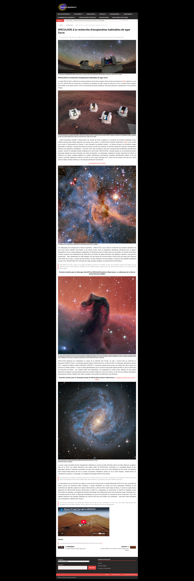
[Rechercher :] (128, 20)
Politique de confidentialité (104, 568)
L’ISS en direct (78, 14)
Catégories (60, 559)
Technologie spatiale (119, 37)
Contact (100, 563)
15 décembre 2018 (64, 37)
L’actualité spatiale (63, 14)
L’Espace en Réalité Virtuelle (87, 17)
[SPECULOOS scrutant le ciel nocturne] (97, 72)
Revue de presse (104, 17)
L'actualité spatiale (90, 37)
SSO (125, 142)
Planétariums (127, 14)
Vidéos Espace (91, 14)
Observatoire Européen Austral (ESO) (104, 37)
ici (101, 543)
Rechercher (60, 564)
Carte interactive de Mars (120, 17)
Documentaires (114, 14)
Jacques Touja (74, 37)
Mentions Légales (102, 565)
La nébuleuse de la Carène (97, 163)
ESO (124, 81)
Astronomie (83, 37)
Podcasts (102, 14)
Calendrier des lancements (66, 17)
